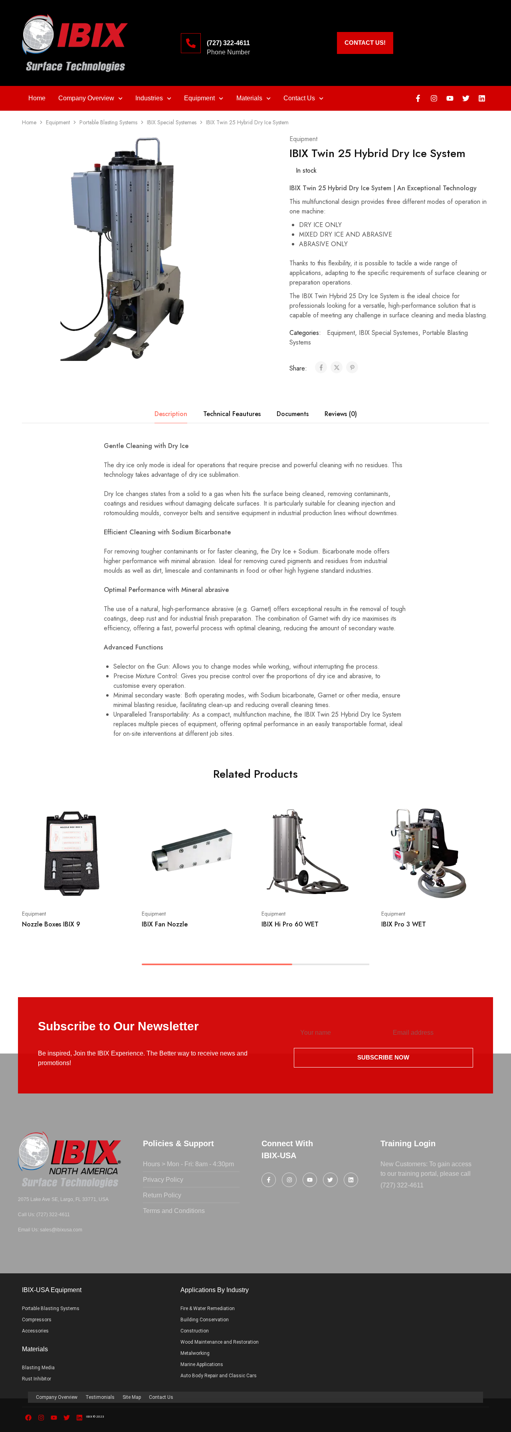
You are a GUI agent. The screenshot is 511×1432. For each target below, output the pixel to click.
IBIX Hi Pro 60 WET (290, 924)
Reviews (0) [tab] (341, 413)
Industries (149, 98)
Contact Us (299, 98)
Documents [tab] (293, 413)
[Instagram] (434, 98)
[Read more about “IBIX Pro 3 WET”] (419, 890)
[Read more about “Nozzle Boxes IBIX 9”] (60, 890)
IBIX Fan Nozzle (165, 924)
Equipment (199, 98)
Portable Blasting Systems (108, 122)
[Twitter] (466, 98)
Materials (249, 98)
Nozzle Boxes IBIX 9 (51, 924)
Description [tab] (170, 413)
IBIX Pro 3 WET (403, 924)
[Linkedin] (482, 98)
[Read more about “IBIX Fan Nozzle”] (180, 890)
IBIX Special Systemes (171, 122)
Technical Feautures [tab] (232, 413)
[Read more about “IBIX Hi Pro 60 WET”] (299, 890)
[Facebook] (28, 1417)
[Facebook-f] (418, 98)
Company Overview (86, 98)
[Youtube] (450, 98)
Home (37, 98)
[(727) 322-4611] (191, 43)
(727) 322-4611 (228, 43)
